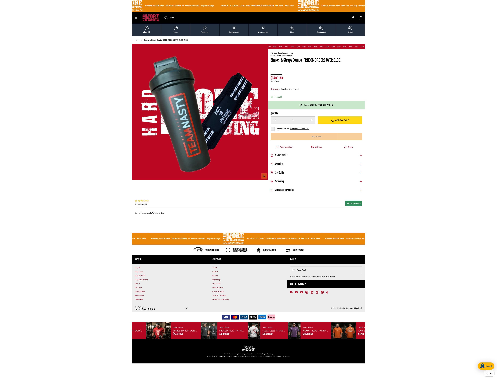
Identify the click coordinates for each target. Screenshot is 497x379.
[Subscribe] (358, 270)
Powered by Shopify (355, 308)
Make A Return (217, 287)
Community (139, 299)
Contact (215, 271)
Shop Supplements (141, 279)
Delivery (215, 275)
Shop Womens (140, 275)
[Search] (164, 18)
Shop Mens (139, 271)
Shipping (274, 89)
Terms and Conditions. (299, 128)
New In (137, 283)
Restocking (216, 279)
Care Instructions (218, 291)
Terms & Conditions (219, 295)
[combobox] (255, 18)
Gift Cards (138, 287)
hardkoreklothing (342, 308)
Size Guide (216, 283)
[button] (361, 17)
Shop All (138, 267)
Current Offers (140, 291)
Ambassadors (139, 295)
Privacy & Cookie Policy (220, 299)
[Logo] (151, 17)
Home (137, 40)
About (214, 267)
